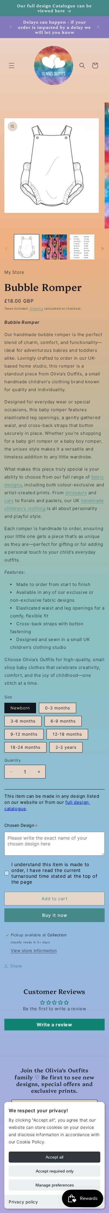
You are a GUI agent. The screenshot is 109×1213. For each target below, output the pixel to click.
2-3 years (66, 747)
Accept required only (55, 1171)
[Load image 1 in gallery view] (26, 246)
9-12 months (23, 734)
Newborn (20, 707)
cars (9, 500)
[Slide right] (102, 248)
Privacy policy (23, 1201)
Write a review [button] (54, 1024)
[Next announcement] (98, 26)
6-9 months (63, 720)
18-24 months (25, 747)
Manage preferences (54, 1185)
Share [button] (16, 965)
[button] (11, 65)
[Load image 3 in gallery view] (82, 246)
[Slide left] (6, 248)
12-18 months (67, 734)
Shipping (36, 308)
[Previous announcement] (10, 26)
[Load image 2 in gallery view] (54, 246)
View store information (34, 950)
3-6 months (22, 720)
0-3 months (57, 707)
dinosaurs (76, 492)
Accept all (54, 1157)
